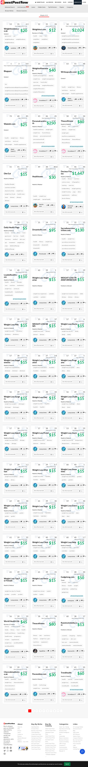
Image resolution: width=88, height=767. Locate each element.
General (6, 34)
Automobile (62, 736)
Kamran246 (71, 651)
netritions (65, 90)
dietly (63, 334)
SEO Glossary (76, 734)
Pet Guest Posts (35, 743)
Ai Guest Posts (35, 728)
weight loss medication (40, 367)
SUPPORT (70, 2)
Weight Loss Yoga (40, 506)
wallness (74, 195)
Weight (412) (44, 15)
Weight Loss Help (68, 542)
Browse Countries (22, 10)
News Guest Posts (35, 741)
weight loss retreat (39, 591)
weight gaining (76, 188)
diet (69, 126)
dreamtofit (36, 245)
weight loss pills (9, 331)
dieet (63, 407)
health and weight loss (40, 75)
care (6, 285)
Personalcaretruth (39, 122)
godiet (7, 516)
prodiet (7, 594)
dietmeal (7, 370)
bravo (12, 254)
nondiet (35, 551)
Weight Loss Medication (40, 361)
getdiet (64, 480)
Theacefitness (67, 121)
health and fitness (10, 633)
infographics (75, 182)
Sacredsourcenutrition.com (68, 229)
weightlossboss (9, 39)
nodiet (7, 551)
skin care (22, 239)
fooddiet (35, 370)
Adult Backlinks (35, 727)
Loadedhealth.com (10, 276)
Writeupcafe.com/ (69, 72)
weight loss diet (38, 403)
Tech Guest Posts (35, 747)
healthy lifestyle (9, 184)
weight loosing (66, 192)
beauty (7, 232)
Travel (62, 580)
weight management (48, 79)
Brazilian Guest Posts (50, 747)
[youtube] (11, 751)
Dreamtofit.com (39, 230)
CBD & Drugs (62, 743)
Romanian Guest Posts (50, 752)
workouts (16, 288)
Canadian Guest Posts (50, 745)
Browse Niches (9, 10)
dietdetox (8, 334)
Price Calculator (77, 743)
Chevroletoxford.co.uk (12, 673)
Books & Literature (63, 738)
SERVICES (50, 2)
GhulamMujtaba (72, 48)
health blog (21, 633)
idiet (63, 516)
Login (84, 2)
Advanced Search (10, 7)
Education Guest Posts (37, 736)
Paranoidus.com (39, 674)
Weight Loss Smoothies (69, 470)
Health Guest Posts (36, 740)
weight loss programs (68, 367)
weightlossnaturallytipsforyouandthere (16, 87)
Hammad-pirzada (70, 206)
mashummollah (15, 651)
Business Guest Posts (36, 730)
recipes (7, 639)
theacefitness (66, 139)
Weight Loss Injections (12, 434)
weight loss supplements (12, 367)
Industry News (76, 736)
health (35, 36)
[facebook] (8, 748)
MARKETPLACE (40, 2)
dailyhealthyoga (14, 245)
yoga (74, 192)
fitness (79, 87)
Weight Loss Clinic (40, 542)
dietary (64, 297)
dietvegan (8, 407)
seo (6, 84)
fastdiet (35, 479)
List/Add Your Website (78, 749)
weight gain (65, 133)
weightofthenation (47, 85)
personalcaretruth (45, 136)
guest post (8, 36)
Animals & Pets (63, 730)
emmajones (71, 600)
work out (72, 90)
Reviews (20, 736)
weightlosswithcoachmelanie (70, 42)
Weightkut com (39, 29)
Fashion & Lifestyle (66, 286)
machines (36, 642)
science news (66, 182)
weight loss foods (10, 194)
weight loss (36, 79)
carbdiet (51, 293)
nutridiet (64, 551)
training (64, 185)
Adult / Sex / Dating (64, 727)
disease (35, 136)
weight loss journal (67, 440)
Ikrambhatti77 (43, 100)
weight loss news (38, 331)
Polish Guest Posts (49, 750)
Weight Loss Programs (69, 361)
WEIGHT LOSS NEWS (40, 325)
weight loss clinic (38, 547)
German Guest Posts (50, 730)
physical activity (9, 190)
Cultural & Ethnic (63, 749)
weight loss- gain (45, 638)
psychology (36, 85)
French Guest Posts (50, 738)
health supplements (77, 93)
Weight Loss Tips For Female (12, 579)
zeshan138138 (15, 99)
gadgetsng (65, 589)
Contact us (20, 734)
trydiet (49, 591)
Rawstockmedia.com (69, 624)
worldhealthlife (18, 643)
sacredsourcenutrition (68, 242)
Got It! (67, 764)
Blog (74, 730)
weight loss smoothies (68, 476)
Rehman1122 (14, 303)
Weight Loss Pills (11, 325)
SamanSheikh (43, 48)
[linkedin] (4, 748)
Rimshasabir (42, 254)
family (6, 630)
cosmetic (64, 635)
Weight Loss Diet (39, 397)
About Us (20, 727)
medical (15, 239)
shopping (72, 635)
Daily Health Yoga (11, 227)
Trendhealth (66, 673)
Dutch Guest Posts (50, 743)
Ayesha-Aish (41, 205)
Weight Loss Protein (40, 434)
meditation (20, 285)
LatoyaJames (14, 206)
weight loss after (38, 476)
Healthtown (37, 176)
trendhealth (74, 682)
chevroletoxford (18, 682)
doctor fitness (66, 198)
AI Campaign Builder (78, 727)
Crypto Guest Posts (36, 734)
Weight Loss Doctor (69, 325)
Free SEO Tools (77, 741)
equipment (44, 642)
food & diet (43, 82)
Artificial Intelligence (64, 732)
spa (6, 242)
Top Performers (52, 7)
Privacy (19, 730)
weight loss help (66, 547)
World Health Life (11, 621)
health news (21, 194)
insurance (8, 239)
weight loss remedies (11, 513)
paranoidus (45, 688)
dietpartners (65, 443)
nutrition (12, 285)
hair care (64, 642)
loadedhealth (9, 292)
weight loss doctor (67, 331)
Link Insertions (22, 7)
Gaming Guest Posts (36, 738)
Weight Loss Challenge (69, 398)
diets (79, 192)
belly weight (65, 93)
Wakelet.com (9, 124)
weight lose (71, 87)
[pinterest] (5, 754)
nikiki (81, 293)
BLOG (64, 2)
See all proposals (10, 53)
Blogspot (8, 71)
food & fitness (46, 132)
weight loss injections (11, 440)
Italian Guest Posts (50, 736)
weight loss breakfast (11, 476)
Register (78, 2)
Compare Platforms (78, 738)
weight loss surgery (10, 404)
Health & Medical (37, 73)
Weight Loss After (40, 470)
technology (42, 685)
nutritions (47, 635)
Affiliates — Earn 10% (23, 741)
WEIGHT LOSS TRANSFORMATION (68, 279)
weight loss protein (39, 440)
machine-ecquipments (68, 136)
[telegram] (11, 748)
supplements (66, 195)
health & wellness (38, 129)
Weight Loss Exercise (69, 507)
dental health (46, 199)
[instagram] (8, 751)
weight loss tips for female (12, 591)
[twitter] (5, 751)
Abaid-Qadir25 (70, 99)
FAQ (19, 728)
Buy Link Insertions (77, 740)
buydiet (35, 407)
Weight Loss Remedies (12, 507)
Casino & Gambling (64, 741)
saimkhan (13, 48)
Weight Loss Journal (69, 434)
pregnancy (17, 636)
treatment (12, 242)
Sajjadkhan (42, 651)
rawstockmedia (73, 642)
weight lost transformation (70, 293)
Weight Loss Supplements (12, 361)
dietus (7, 480)
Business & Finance (37, 33)
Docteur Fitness (66, 172)
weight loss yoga (38, 512)
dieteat (12, 197)
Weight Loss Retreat (40, 579)
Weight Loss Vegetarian (40, 279)
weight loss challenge (68, 404)
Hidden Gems (41, 7)
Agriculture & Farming (64, 728)
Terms (19, 732)
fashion (64, 129)
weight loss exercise (68, 513)
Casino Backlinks (35, 732)
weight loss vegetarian (40, 293)
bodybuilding (66, 188)
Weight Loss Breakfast (12, 470)
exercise (35, 82)
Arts (60, 734)
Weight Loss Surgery (12, 398)
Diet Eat (7, 173)
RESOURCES (58, 2)
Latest (33, 7)
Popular (62, 7)
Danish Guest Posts (50, 749)
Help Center (76, 732)
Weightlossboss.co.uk (11, 30)
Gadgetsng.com (67, 577)
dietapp (7, 443)
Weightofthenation (40, 69)
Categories (70, 7)
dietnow (35, 443)
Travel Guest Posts (36, 749)
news (6, 197)
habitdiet (36, 516)
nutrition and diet (10, 187)
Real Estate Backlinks (36, 745)
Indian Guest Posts (50, 728)
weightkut (36, 39)
